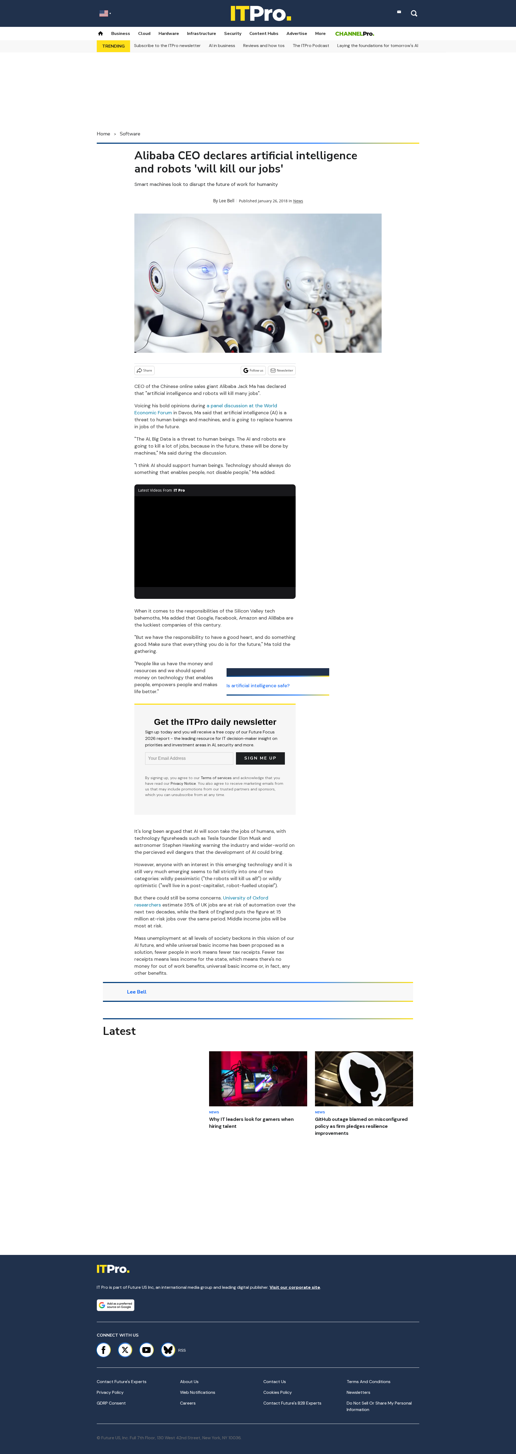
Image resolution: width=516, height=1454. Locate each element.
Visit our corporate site (295, 1287)
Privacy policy (110, 1392)
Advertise (296, 34)
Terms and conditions (368, 1381)
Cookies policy (277, 1392)
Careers (188, 1403)
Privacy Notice (183, 783)
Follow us (256, 370)
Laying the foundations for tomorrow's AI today (384, 45)
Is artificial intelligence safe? (258, 685)
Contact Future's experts (121, 1381)
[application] (215, 541)
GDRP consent (111, 1403)
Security (232, 34)
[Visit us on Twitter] (125, 1350)
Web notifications (197, 1392)
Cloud (144, 34)
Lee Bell (226, 201)
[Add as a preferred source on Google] (115, 1305)
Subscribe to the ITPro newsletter (167, 45)
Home (103, 134)
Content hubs (263, 34)
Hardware (169, 34)
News (298, 200)
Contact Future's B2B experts (292, 1403)
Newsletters (358, 1392)
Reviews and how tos (264, 45)
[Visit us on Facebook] (103, 1350)
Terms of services (217, 777)
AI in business (222, 45)
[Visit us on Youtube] (146, 1350)
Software (130, 134)
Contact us (274, 1381)
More (320, 34)
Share (147, 370)
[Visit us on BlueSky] (165, 1350)
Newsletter (285, 370)
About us (189, 1381)
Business (120, 34)
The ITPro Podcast (311, 45)
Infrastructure (201, 34)
